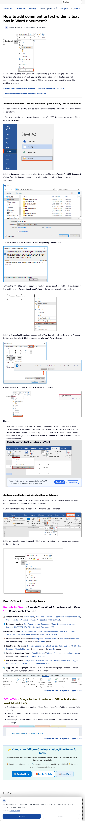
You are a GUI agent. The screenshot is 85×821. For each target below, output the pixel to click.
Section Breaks (51, 638)
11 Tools (41, 663)
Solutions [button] (8, 8)
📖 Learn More (65, 774)
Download (20, 8)
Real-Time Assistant (44, 617)
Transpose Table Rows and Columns (21, 634)
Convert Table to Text (47, 634)
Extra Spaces (37, 638)
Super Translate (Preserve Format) (20, 620)
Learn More (73, 482)
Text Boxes (64, 638)
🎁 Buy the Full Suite (44, 774)
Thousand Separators (35, 646)
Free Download (51, 691)
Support (64, 8)
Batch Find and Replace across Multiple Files (39, 631)
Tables (49, 653)
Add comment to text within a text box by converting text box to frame (33, 88)
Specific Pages (38, 653)
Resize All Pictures (67, 631)
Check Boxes (51, 646)
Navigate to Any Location (34, 660)
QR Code (76, 646)
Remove (41, 642)
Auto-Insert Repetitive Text (58, 660)
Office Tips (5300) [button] (48, 8)
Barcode (9, 649)
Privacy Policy (15, 811)
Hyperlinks (74, 638)
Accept (22, 816)
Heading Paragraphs (70, 653)
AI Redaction (42, 620)
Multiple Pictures (22, 649)
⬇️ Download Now (21, 774)
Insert (51, 649)
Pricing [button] (32, 8)
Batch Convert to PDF (45, 627)
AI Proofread (54, 620)
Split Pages (28, 624)
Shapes (57, 653)
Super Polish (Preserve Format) (67, 617)
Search (77, 8)
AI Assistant (29, 617)
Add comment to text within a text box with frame (24, 94)
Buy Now (64, 691)
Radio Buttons (64, 646)
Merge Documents (42, 624)
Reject (61, 816)
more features (36, 656)
